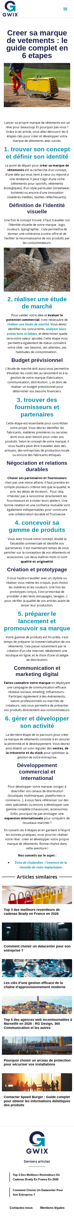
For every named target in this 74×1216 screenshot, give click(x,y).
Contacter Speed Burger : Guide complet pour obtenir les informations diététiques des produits (37, 1101)
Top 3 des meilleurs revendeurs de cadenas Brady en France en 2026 (32, 912)
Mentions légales (52, 1207)
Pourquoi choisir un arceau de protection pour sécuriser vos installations (37, 1062)
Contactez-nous (21, 1207)
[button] (65, 9)
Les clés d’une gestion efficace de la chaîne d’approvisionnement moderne (34, 985)
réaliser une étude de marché (28, 324)
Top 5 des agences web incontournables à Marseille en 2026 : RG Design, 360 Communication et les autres (38, 1024)
